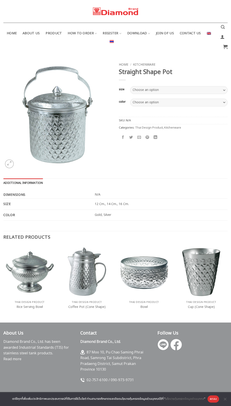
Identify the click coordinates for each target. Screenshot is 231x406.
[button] (222, 37)
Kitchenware (144, 64)
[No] (225, 400)
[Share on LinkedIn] (155, 137)
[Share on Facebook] (123, 137)
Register (110, 33)
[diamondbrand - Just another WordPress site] (115, 11)
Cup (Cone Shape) (201, 307)
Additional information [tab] (23, 183)
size (122, 89)
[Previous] (3, 283)
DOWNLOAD (137, 33)
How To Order (81, 33)
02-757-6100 (97, 380)
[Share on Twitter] (131, 137)
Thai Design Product (149, 127)
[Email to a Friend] (139, 137)
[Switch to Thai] (112, 41)
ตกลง (213, 399)
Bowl (144, 307)
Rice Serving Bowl (29, 307)
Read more (12, 359)
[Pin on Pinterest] (147, 137)
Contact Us (190, 33)
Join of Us (165, 33)
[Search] (223, 27)
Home (12, 33)
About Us (31, 33)
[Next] (227, 283)
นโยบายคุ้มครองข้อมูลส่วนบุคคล (184, 399)
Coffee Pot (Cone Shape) (87, 307)
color (122, 102)
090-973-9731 (122, 380)
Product (54, 33)
